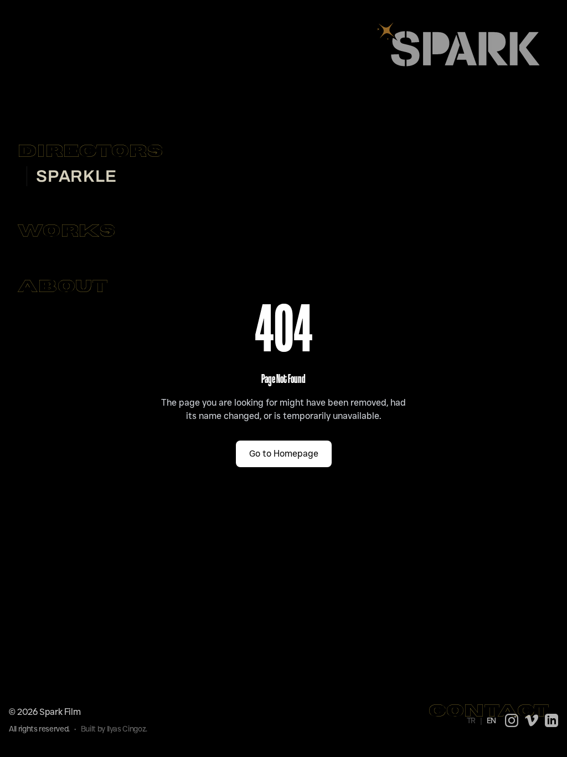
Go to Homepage (283, 453)
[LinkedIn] (551, 720)
